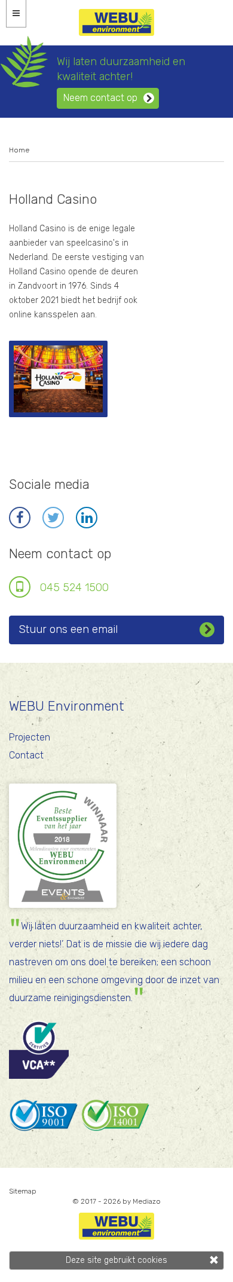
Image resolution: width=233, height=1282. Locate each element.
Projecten (29, 737)
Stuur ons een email (68, 629)
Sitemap (22, 1191)
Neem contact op (100, 97)
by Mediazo (141, 1201)
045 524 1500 (74, 587)
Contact (26, 755)
